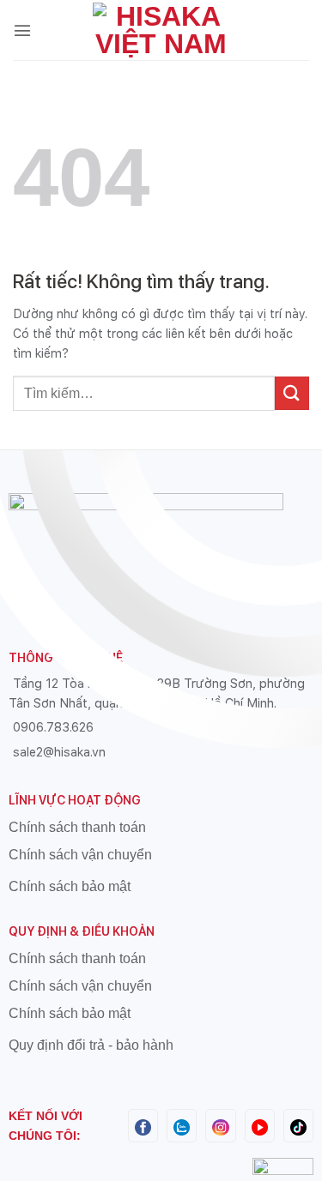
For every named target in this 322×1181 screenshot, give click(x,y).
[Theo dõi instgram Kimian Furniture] (220, 1125)
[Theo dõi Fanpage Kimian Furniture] (143, 1125)
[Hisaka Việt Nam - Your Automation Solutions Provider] (161, 30)
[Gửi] (292, 393)
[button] (22, 30)
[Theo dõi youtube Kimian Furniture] (260, 1125)
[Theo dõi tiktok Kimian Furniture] (298, 1125)
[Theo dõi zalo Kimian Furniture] (181, 1125)
